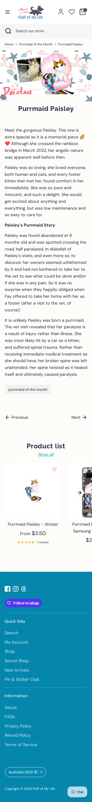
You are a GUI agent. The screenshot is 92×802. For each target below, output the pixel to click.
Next (76, 417)
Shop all (46, 454)
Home (9, 44)
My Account (16, 642)
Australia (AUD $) (23, 772)
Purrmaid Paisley (70, 44)
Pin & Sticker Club (22, 679)
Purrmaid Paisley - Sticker (33, 524)
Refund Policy (18, 735)
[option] (30, 509)
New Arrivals (17, 670)
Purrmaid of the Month (36, 44)
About (11, 707)
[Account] (61, 10)
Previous (19, 417)
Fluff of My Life (44, 789)
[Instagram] (15, 589)
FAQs (10, 717)
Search (11, 633)
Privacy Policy (18, 726)
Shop (10, 651)
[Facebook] (7, 589)
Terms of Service (21, 744)
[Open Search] (8, 31)
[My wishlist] (71, 11)
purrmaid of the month (27, 389)
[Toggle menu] (7, 12)
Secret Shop (17, 661)
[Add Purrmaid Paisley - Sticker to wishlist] (54, 469)
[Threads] (23, 589)
